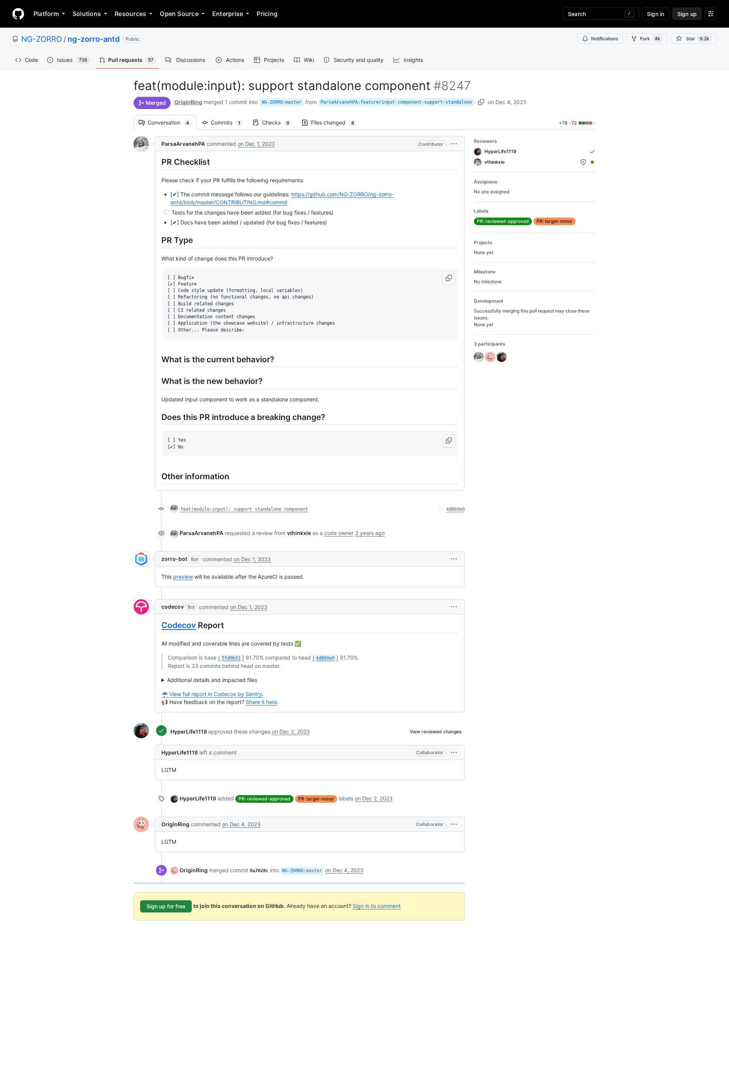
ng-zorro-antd (94, 39)
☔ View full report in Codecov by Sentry (211, 694)
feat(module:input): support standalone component (244, 509)
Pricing (267, 13)
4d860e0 (455, 509)
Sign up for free (166, 906)
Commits (229, 122)
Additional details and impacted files (212, 680)
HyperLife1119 (188, 731)
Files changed (336, 122)
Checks (279, 122)
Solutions (87, 13)
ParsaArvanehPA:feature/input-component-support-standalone (396, 102)
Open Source (179, 13)
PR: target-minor (316, 799)
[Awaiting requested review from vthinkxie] (592, 162)
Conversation (172, 122)
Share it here (261, 702)
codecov (172, 606)
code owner (338, 533)
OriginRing (188, 102)
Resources (130, 13)
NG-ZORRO (41, 39)
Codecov (178, 625)
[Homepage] (18, 14)
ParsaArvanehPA (183, 143)
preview (183, 576)
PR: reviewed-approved (264, 799)
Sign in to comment (377, 906)
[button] (453, 144)
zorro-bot (174, 559)
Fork (650, 38)
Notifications (604, 38)
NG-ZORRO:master (281, 102)
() (231, 657)
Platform (46, 13)
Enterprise (227, 13)
